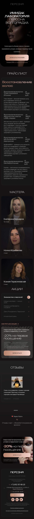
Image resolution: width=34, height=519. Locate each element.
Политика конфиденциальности (17, 508)
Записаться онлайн (17, 58)
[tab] (17, 297)
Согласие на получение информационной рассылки (17, 510)
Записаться (17, 353)
